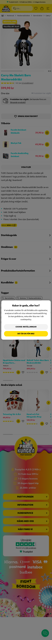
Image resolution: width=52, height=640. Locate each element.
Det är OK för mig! (25, 333)
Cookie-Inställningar (26, 327)
